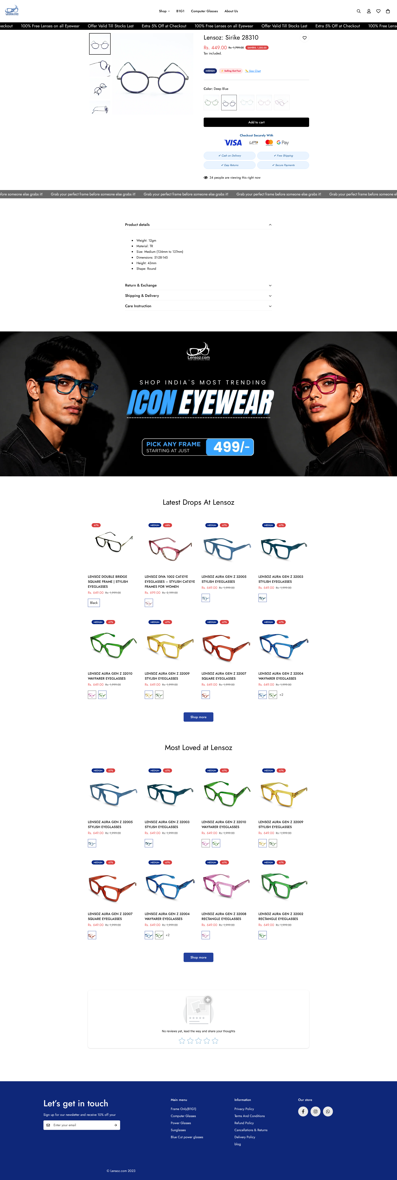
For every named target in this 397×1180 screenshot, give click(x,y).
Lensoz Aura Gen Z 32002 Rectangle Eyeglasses (280, 916)
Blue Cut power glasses (187, 1137)
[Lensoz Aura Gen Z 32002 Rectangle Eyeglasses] (283, 882)
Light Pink (264, 102)
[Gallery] (140, 74)
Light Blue (246, 102)
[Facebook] (303, 1111)
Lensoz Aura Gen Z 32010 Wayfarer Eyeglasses (110, 676)
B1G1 (180, 11)
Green (211, 102)
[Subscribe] (115, 1125)
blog (237, 1144)
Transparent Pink (281, 102)
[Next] (187, 74)
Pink (206, 935)
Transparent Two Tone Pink (149, 603)
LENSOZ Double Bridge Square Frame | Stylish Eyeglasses (108, 581)
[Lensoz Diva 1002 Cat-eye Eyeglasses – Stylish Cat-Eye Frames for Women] (170, 544)
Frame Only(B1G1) (183, 1109)
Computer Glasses (204, 11)
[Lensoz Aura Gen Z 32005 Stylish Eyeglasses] (227, 544)
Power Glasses (181, 1123)
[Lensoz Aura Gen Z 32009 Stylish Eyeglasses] (170, 641)
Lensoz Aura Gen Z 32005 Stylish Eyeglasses (224, 579)
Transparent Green (102, 695)
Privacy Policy (244, 1109)
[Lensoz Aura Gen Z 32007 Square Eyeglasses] (227, 641)
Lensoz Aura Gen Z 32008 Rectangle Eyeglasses (224, 916)
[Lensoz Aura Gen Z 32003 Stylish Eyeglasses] (283, 544)
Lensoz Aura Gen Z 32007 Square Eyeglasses (224, 676)
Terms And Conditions (249, 1116)
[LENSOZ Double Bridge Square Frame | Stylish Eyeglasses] (113, 544)
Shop (162, 11)
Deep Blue (229, 102)
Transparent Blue (262, 695)
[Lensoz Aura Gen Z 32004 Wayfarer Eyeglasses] (283, 641)
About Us (231, 11)
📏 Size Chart (253, 71)
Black (94, 602)
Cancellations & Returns (250, 1130)
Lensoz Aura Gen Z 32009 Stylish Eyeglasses (167, 676)
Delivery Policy (244, 1137)
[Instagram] (315, 1111)
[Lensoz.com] (12, 11)
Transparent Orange (149, 695)
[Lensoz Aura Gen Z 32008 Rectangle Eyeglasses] (227, 882)
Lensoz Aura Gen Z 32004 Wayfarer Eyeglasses (280, 676)
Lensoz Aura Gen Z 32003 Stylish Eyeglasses (280, 579)
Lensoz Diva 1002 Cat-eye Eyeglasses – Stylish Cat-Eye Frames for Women (170, 581)
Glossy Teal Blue (206, 598)
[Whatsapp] (328, 1111)
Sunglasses (178, 1130)
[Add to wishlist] (304, 37)
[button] (388, 11)
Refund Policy (244, 1123)
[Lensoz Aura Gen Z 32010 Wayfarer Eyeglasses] (113, 641)
